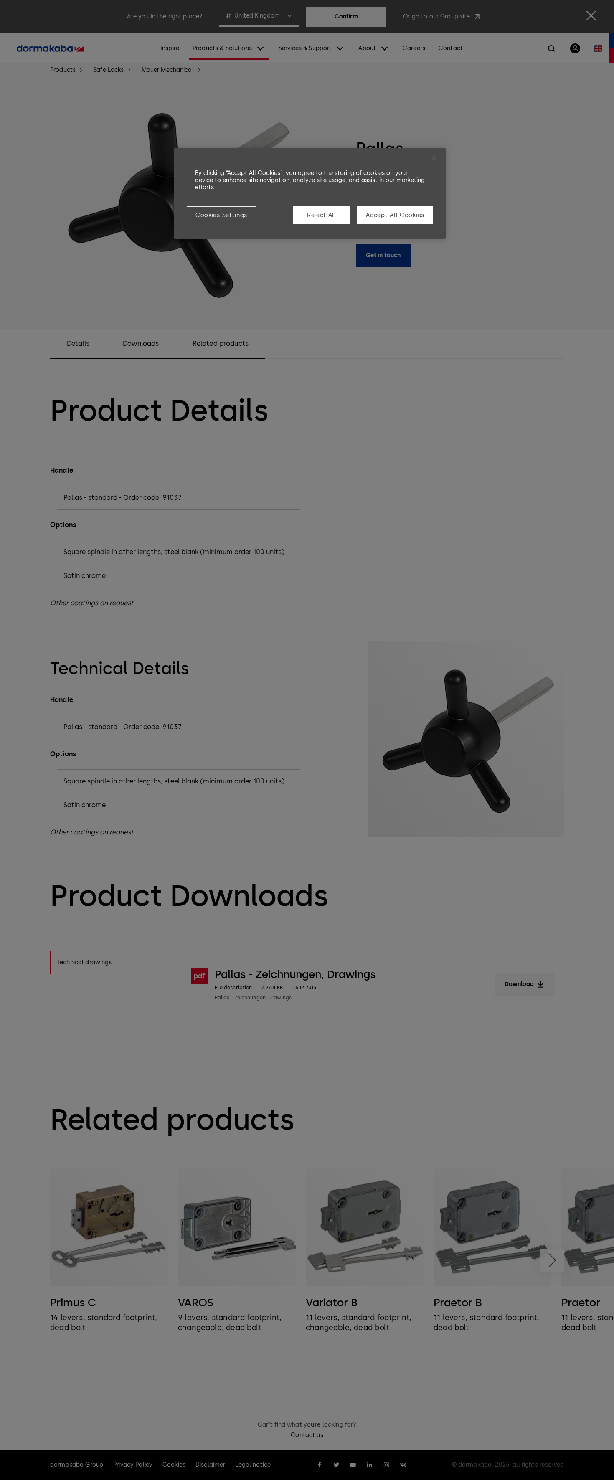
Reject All (321, 215)
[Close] (434, 158)
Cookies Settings (221, 215)
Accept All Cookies (395, 215)
